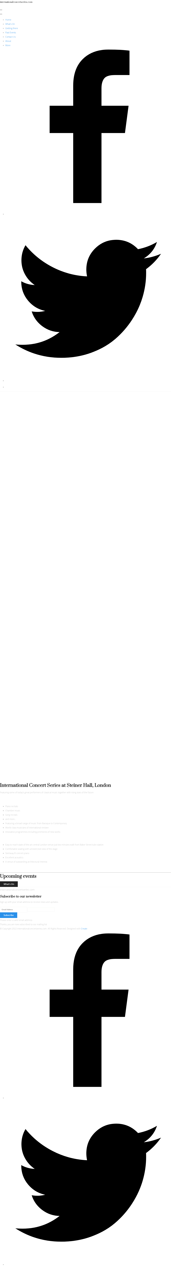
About (8, 41)
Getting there (11, 28)
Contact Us (10, 36)
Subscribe (9, 915)
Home (8, 19)
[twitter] (88, 380)
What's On (10, 24)
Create (84, 928)
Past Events (10, 32)
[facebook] (88, 214)
